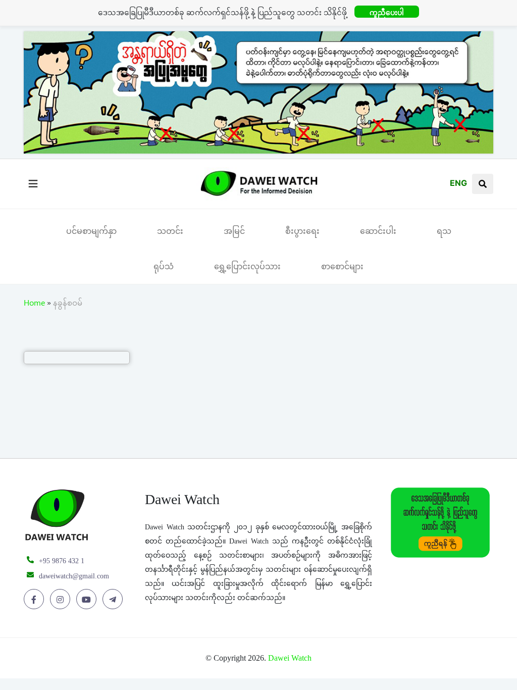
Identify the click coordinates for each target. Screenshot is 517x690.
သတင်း (170, 231)
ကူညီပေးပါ (387, 12)
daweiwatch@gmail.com (74, 576)
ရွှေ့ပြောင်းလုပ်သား (247, 266)
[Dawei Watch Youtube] (88, 600)
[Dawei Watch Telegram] (114, 600)
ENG (458, 183)
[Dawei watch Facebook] (35, 600)
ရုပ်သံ (163, 266)
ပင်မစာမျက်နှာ (91, 231)
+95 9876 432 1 (61, 561)
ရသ (444, 231)
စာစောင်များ (342, 266)
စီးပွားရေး (302, 231)
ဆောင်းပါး (378, 231)
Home (34, 304)
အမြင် (234, 231)
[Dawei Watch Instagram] (62, 600)
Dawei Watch (290, 658)
